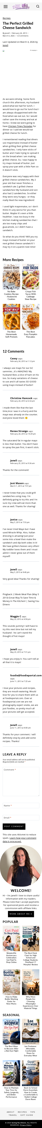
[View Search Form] (38, 6)
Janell (7, 33)
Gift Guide (26, 1115)
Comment (10, 769)
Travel (13, 1115)
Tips (32, 1112)
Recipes (7, 18)
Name (8, 805)
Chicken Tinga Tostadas (20, 126)
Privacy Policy (25, 1125)
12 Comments (22, 36)
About (10, 1112)
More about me (20, 914)
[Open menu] (6, 6)
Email (7, 817)
